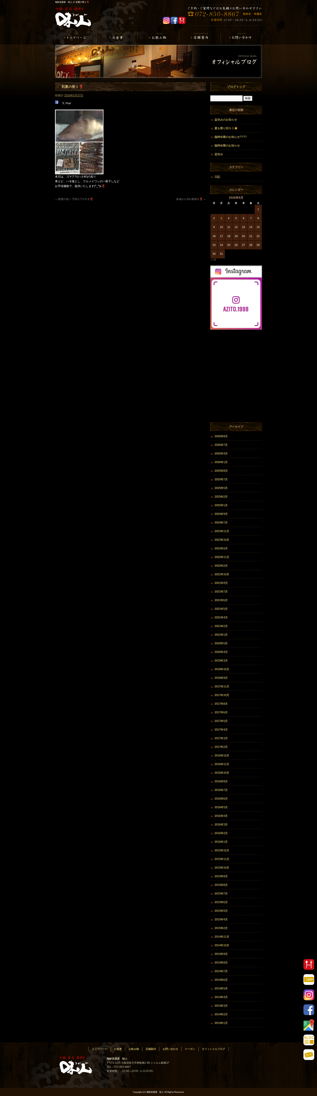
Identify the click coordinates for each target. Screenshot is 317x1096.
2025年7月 (221, 479)
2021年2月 (221, 626)
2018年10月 (222, 669)
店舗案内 (200, 37)
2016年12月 (222, 755)
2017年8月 (221, 703)
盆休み (219, 154)
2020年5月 (221, 643)
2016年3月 (221, 824)
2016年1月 (221, 841)
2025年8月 (221, 470)
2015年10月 (222, 867)
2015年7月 (221, 893)
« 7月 (213, 260)
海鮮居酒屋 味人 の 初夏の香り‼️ (72, 2)
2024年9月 (221, 514)
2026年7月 (221, 445)
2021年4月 (221, 617)
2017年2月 (221, 746)
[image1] (79, 171)
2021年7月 (221, 591)
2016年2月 (221, 833)
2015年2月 (221, 928)
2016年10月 (222, 772)
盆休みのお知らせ (226, 119)
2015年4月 (221, 919)
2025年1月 (221, 505)
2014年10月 (222, 945)
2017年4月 (221, 729)
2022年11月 (222, 557)
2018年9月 (221, 677)
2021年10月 (222, 574)
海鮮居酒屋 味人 (74, 17)
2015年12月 (222, 850)
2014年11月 (222, 936)
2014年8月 (221, 962)
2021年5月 (221, 608)
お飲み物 (158, 37)
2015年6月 (221, 902)
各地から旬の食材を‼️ (191, 199)
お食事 (117, 37)
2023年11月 (222, 531)
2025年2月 (221, 496)
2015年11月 (222, 859)
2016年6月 (221, 798)
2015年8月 (221, 885)
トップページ (75, 37)
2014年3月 (221, 1005)
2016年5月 (221, 807)
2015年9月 (221, 876)
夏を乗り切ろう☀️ (226, 128)
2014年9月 (221, 954)
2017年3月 (221, 738)
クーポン (190, 1048)
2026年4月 (221, 453)
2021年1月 (221, 634)
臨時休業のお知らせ (227, 145)
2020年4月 (221, 652)
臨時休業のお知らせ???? (231, 136)
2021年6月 (221, 600)
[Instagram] (236, 328)
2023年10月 (222, 539)
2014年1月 (221, 1023)
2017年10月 (222, 695)
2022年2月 (221, 565)
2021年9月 (221, 583)
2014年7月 (221, 971)
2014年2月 (221, 1014)
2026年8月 (221, 436)
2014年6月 (221, 979)
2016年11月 (222, 764)
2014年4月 (221, 997)
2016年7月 (221, 790)
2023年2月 (221, 548)
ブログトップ (236, 86)
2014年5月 (221, 988)
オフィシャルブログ (213, 1048)
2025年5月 (221, 488)
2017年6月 (221, 712)
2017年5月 (221, 721)
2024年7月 (221, 522)
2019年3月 (221, 660)
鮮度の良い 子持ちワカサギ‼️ (74, 199)
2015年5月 (221, 910)
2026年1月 (221, 462)
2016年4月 (221, 816)
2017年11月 (222, 686)
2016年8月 (221, 781)
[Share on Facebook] (56, 102)
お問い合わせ (241, 37)
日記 (217, 176)
